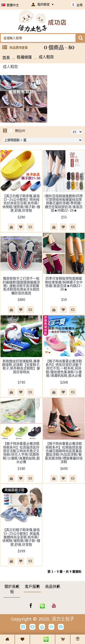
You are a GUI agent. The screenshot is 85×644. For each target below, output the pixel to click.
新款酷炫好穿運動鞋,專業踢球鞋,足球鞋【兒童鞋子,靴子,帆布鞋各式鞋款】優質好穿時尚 (21, 366)
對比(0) (20, 130)
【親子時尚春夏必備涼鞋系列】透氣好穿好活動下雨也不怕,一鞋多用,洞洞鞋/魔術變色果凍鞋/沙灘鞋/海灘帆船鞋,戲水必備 (64, 368)
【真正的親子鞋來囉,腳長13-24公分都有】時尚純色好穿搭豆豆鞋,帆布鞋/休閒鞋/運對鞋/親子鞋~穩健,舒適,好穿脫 (21, 203)
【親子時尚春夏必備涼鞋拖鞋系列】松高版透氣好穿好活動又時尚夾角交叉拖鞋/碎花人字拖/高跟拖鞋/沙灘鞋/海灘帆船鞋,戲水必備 (21, 453)
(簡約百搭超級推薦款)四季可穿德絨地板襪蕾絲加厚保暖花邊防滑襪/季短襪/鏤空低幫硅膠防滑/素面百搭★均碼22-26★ (64, 203)
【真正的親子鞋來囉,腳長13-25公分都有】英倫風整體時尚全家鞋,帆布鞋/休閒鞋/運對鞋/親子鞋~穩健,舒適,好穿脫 (21, 537)
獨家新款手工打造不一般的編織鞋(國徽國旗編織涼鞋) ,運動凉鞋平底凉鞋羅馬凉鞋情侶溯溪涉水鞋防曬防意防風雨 (21, 286)
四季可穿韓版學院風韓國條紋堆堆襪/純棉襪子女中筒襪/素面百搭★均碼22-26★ (64, 284)
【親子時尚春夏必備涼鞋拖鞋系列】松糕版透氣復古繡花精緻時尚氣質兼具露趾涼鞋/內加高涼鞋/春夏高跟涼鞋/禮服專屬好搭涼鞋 (64, 453)
